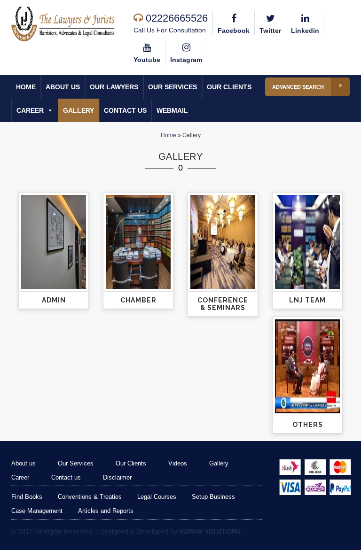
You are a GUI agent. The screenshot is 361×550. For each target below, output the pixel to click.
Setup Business (213, 496)
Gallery (78, 110)
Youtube (146, 59)
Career (30, 110)
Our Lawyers (114, 87)
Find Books (26, 496)
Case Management (37, 510)
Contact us (125, 110)
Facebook (234, 30)
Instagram (186, 59)
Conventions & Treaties (90, 496)
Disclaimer (117, 477)
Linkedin (305, 30)
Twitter (270, 30)
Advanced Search (298, 87)
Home (26, 87)
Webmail (172, 110)
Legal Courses (156, 496)
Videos (177, 463)
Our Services (172, 87)
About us (63, 87)
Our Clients (229, 87)
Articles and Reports (105, 510)
